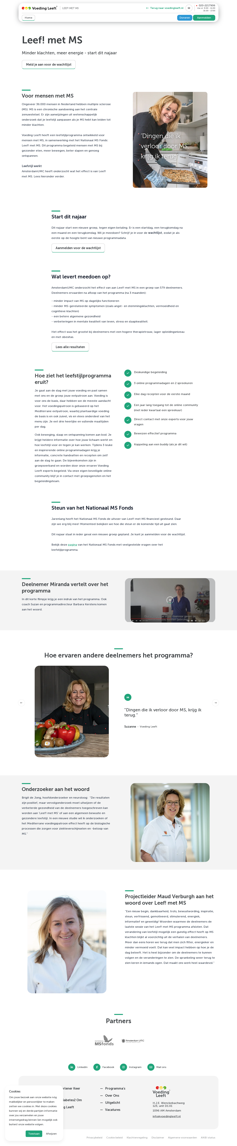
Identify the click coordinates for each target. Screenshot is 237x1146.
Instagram (135, 1067)
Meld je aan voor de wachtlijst (48, 64)
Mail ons (161, 1067)
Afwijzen (51, 1133)
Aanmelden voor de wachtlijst (78, 248)
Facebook (108, 1067)
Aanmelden (204, 17)
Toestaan (34, 1133)
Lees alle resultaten (70, 347)
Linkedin (82, 1067)
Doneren (184, 17)
